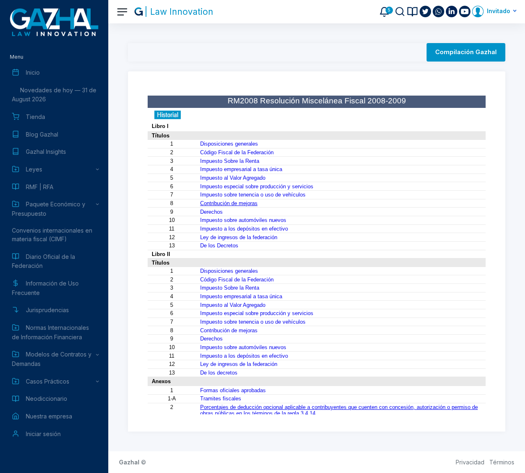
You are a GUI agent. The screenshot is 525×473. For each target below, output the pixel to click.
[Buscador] (400, 11)
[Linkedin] (452, 11)
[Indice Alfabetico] (412, 12)
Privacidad (470, 462)
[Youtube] (465, 11)
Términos (501, 462)
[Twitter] (426, 11)
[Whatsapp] (439, 11)
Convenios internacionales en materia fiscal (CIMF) (52, 234)
